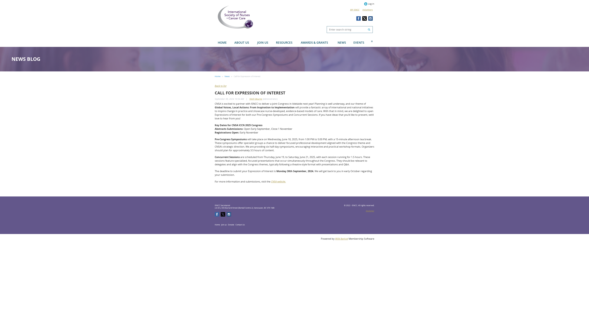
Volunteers (367, 9)
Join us (224, 224)
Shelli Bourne (255, 98)
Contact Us (240, 224)
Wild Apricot (341, 238)
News (227, 76)
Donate (231, 224)
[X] (364, 18)
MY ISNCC (354, 9)
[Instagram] (370, 18)
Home (217, 76)
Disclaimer (370, 211)
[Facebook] (358, 18)
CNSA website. (278, 181)
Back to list (220, 86)
